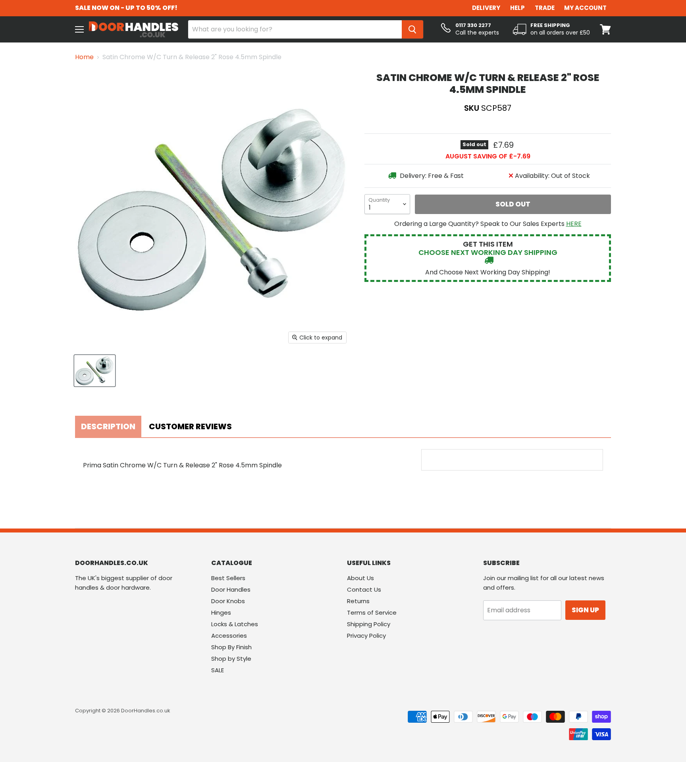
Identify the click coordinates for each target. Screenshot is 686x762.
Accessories (229, 635)
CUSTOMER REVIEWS (190, 426)
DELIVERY (486, 8)
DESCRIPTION (108, 426)
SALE (217, 670)
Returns (358, 601)
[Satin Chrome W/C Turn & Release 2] (94, 370)
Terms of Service (372, 612)
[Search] (412, 29)
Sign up (585, 610)
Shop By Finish (231, 647)
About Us (360, 578)
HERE (574, 223)
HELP (517, 8)
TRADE (545, 8)
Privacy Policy (366, 635)
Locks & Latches (234, 624)
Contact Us (364, 589)
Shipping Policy (368, 624)
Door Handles (231, 589)
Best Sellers (228, 578)
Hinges (221, 612)
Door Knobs (228, 601)
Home (84, 57)
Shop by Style (231, 658)
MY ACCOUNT (585, 8)
